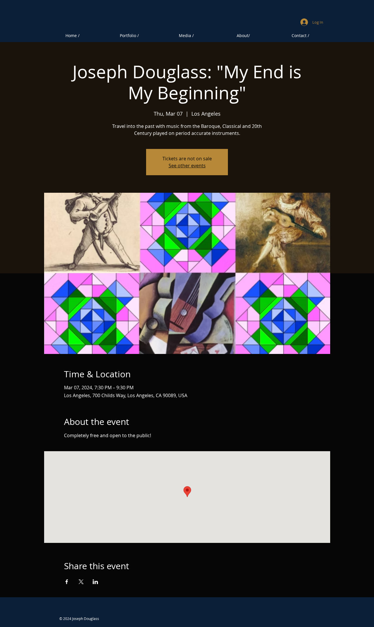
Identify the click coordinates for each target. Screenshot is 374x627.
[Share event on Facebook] (67, 581)
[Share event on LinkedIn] (95, 581)
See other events (187, 165)
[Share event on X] (81, 581)
